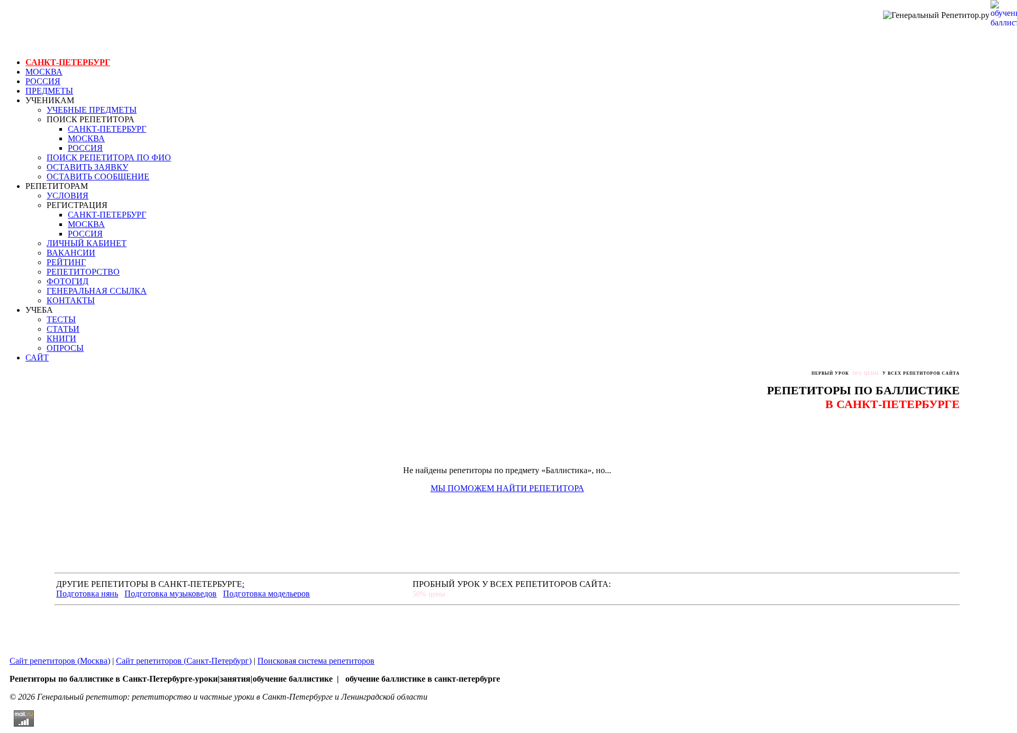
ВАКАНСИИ (71, 252)
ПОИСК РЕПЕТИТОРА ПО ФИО (109, 157)
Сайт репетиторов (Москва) (60, 660)
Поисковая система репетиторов (315, 660)
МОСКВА (44, 71)
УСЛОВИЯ (67, 195)
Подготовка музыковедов (170, 593)
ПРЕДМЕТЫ (49, 90)
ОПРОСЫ (65, 347)
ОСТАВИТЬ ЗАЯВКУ (87, 166)
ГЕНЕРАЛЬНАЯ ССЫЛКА (97, 290)
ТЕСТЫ (61, 319)
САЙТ (37, 357)
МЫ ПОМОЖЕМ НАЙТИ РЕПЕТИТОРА (507, 488)
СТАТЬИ (63, 328)
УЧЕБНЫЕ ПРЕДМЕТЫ (92, 109)
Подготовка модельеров (266, 593)
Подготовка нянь (87, 593)
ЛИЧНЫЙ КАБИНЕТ (87, 243)
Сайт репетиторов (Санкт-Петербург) (184, 660)
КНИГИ (61, 338)
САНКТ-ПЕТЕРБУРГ (67, 62)
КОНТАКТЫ (71, 300)
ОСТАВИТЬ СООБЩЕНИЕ (98, 176)
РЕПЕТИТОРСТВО (83, 271)
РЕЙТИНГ (66, 262)
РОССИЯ (42, 81)
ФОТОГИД (67, 281)
